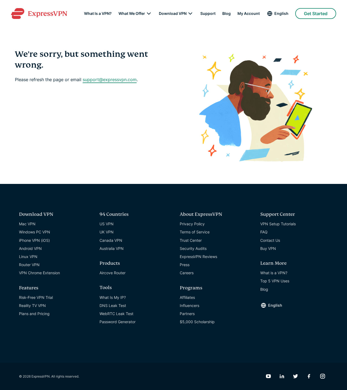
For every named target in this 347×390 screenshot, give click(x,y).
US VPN (106, 224)
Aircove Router (112, 272)
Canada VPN (110, 240)
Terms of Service (195, 232)
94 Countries (113, 214)
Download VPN (173, 13)
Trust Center (191, 240)
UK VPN (106, 232)
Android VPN (30, 248)
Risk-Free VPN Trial (36, 297)
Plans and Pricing (34, 313)
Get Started (315, 13)
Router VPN (29, 264)
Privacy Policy (192, 224)
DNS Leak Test (112, 305)
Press (184, 264)
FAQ (264, 232)
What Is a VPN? (98, 13)
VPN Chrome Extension (39, 272)
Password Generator (117, 321)
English (281, 13)
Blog (226, 13)
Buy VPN (268, 248)
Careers (187, 272)
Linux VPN (28, 256)
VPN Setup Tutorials (278, 224)
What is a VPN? (273, 272)
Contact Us (270, 240)
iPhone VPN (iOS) (34, 240)
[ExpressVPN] (39, 13)
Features (28, 288)
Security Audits (193, 248)
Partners (187, 313)
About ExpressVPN (201, 214)
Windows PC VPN (34, 232)
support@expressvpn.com (110, 79)
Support (208, 13)
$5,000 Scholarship (197, 321)
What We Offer (131, 13)
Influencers (189, 305)
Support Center (277, 214)
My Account (248, 13)
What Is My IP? (112, 297)
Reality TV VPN (32, 305)
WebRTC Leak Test (116, 313)
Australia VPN (111, 248)
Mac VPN (27, 224)
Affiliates (187, 297)
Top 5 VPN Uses (274, 281)
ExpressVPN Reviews (198, 256)
